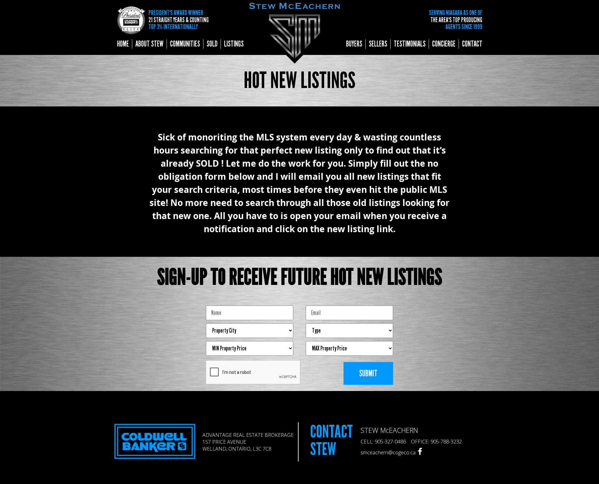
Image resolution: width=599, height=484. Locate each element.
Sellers (378, 44)
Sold (212, 44)
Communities (185, 44)
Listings (234, 44)
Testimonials (410, 44)
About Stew (149, 44)
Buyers (354, 44)
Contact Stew (331, 440)
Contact (472, 44)
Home (123, 44)
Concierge (443, 44)
